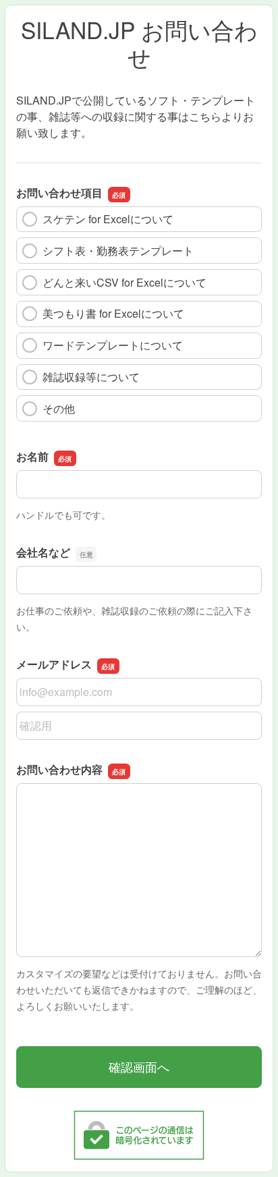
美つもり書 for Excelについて (113, 313)
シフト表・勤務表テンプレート (118, 250)
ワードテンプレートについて (113, 345)
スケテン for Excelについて (108, 219)
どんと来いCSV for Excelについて (124, 282)
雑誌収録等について (91, 376)
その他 (59, 408)
